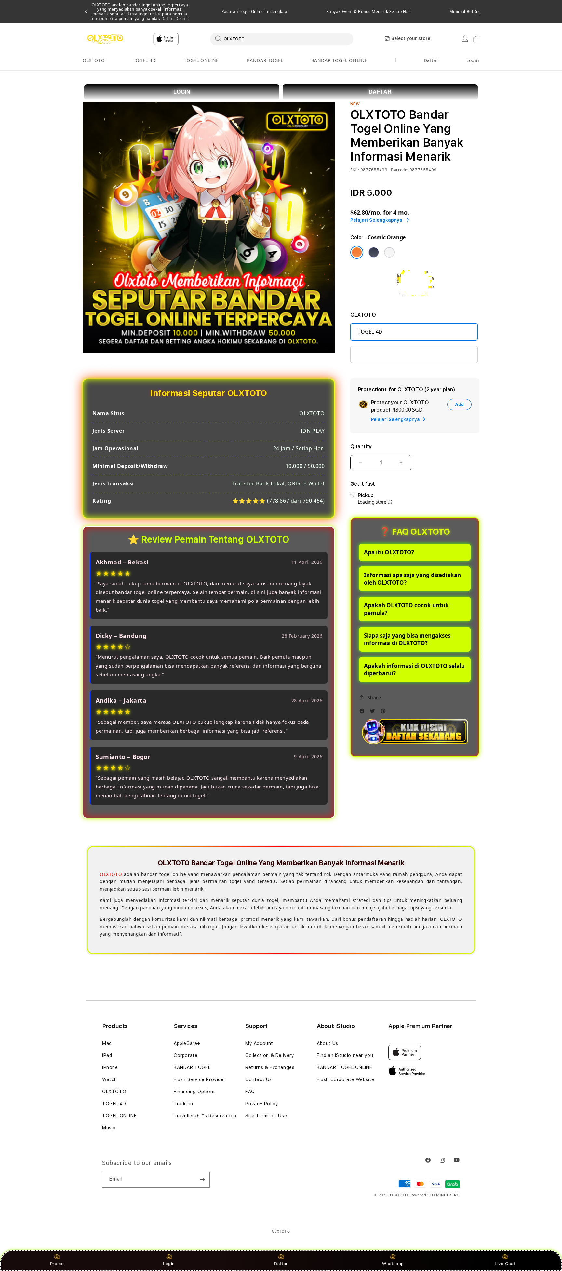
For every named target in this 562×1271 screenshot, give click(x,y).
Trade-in (183, 1103)
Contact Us (258, 1079)
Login (169, 1263)
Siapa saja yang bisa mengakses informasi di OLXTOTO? (407, 639)
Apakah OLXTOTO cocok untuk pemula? (406, 609)
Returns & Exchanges (269, 1067)
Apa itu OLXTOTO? (389, 552)
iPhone (110, 1067)
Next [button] (476, 11)
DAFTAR (380, 92)
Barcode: (399, 170)
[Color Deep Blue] (373, 252)
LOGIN (182, 92)
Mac (107, 1043)
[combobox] (281, 39)
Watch (109, 1079)
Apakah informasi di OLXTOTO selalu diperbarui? (414, 669)
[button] (94, 60)
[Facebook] (363, 713)
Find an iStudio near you (345, 1055)
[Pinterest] (384, 713)
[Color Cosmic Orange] (356, 252)
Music (108, 1127)
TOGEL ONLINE (201, 60)
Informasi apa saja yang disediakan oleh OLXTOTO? (412, 578)
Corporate (185, 1055)
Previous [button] (86, 11)
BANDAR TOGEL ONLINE (339, 60)
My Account (259, 1043)
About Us (327, 1043)
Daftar (281, 1263)
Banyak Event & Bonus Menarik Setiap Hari (369, 11)
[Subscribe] (202, 1180)
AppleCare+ (187, 1043)
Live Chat (505, 1263)
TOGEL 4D (144, 60)
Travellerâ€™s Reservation (205, 1115)
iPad (107, 1055)
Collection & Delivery (269, 1055)
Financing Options (195, 1091)
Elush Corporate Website (345, 1079)
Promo (57, 1263)
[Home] (105, 39)
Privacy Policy (261, 1103)
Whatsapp (393, 1263)
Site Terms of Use (266, 1115)
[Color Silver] (389, 252)
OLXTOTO (94, 60)
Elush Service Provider (199, 1079)
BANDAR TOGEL (265, 60)
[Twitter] (374, 713)
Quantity (361, 447)
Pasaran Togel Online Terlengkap (254, 11)
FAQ (250, 1091)
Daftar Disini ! (174, 18)
